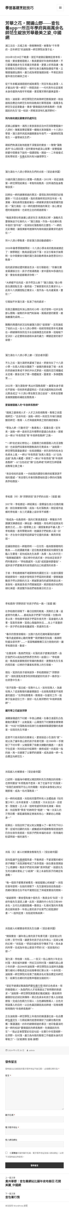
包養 (22, 156)
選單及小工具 (60, 7)
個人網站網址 (11, 1140)
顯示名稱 (10, 1115)
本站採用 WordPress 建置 (16, 1205)
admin (32, 1050)
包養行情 (38, 985)
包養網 (21, 859)
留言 (8, 1075)
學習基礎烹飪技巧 (19, 7)
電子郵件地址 (12, 1127)
